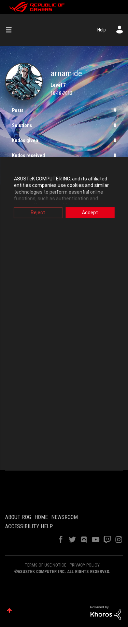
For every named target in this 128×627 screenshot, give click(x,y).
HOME (41, 517)
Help (101, 29)
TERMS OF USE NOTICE (45, 565)
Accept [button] (90, 212)
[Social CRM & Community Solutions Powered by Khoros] (105, 612)
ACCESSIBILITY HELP (29, 526)
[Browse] (11, 29)
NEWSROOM (64, 517)
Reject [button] (38, 212)
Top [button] (9, 610)
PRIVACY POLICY (85, 565)
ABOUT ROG (18, 517)
